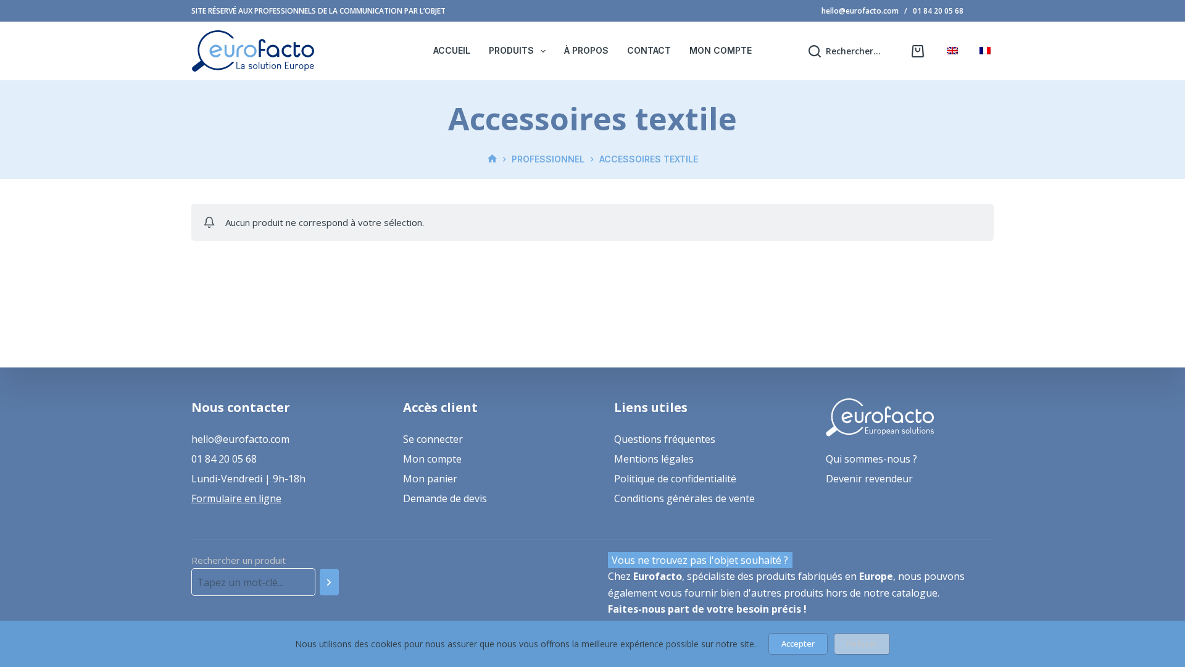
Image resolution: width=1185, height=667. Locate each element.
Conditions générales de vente (684, 498)
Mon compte (720, 50)
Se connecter (433, 439)
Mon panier (430, 478)
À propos (586, 50)
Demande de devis (445, 498)
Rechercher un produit (238, 560)
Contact (649, 50)
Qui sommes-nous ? (871, 459)
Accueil (451, 50)
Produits (511, 50)
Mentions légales (654, 459)
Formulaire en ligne (236, 498)
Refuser (862, 643)
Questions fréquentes (664, 439)
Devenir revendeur (869, 478)
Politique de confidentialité (675, 478)
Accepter (798, 643)
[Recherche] (329, 582)
